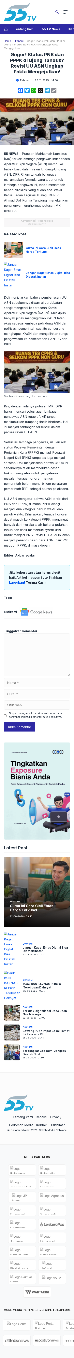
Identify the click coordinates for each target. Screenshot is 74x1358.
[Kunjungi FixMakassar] (22, 1264)
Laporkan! (17, 582)
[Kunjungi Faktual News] (22, 1278)
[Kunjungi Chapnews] (22, 1224)
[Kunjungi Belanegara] (52, 1251)
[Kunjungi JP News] (22, 1197)
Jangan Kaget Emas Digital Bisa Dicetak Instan (45, 949)
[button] (57, 12)
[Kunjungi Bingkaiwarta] (22, 1251)
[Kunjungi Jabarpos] (22, 1237)
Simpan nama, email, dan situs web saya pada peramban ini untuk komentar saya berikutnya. (35, 715)
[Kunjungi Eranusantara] (22, 1210)
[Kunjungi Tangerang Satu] (22, 1183)
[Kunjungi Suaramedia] (52, 1210)
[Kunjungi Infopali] (52, 1264)
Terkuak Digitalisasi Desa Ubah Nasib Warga (45, 1012)
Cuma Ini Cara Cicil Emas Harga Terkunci (43, 249)
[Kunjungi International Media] (52, 1224)
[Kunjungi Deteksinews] (17, 1340)
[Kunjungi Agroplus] (52, 1197)
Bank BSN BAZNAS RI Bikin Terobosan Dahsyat (42, 985)
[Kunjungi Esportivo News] (47, 1340)
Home (7, 40)
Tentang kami (24, 29)
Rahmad (25, 80)
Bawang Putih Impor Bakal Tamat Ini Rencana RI (46, 1032)
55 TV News (51, 29)
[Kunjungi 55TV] (52, 1278)
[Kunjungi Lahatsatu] (52, 1183)
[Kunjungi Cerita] (17, 1324)
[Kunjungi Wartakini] (37, 1292)
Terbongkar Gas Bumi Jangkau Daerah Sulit (44, 1052)
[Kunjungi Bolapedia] (52, 1170)
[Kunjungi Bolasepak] (22, 1170)
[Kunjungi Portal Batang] (47, 1324)
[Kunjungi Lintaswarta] (52, 1237)
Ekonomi (19, 40)
